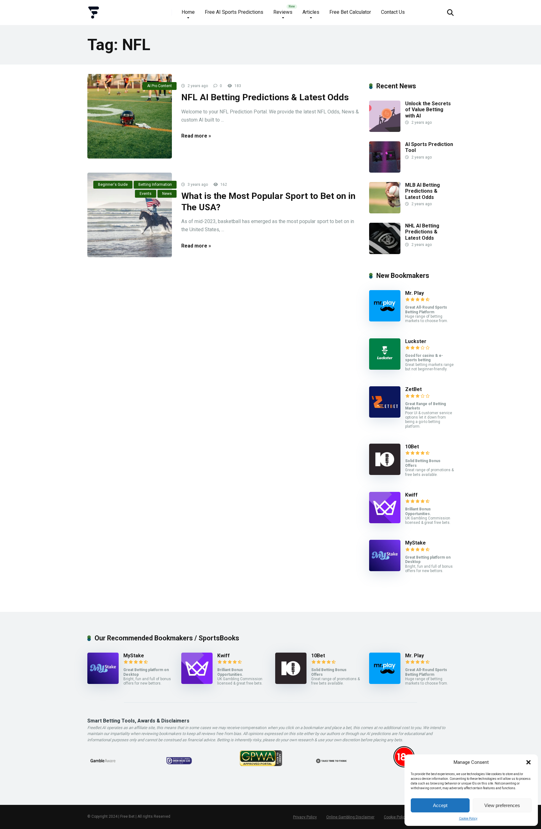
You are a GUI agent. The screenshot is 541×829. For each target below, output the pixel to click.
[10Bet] (384, 473)
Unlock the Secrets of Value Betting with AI (428, 109)
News (167, 193)
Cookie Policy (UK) (399, 817)
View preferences (502, 805)
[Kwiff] (384, 521)
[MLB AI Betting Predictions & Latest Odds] (384, 212)
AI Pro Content (159, 86)
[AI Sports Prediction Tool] (384, 171)
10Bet (412, 447)
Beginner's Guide (113, 184)
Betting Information (155, 184)
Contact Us (393, 12)
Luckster (415, 341)
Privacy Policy (305, 817)
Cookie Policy (468, 818)
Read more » (196, 136)
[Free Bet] (93, 10)
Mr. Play (414, 293)
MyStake (415, 543)
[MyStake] (384, 569)
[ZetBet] (384, 416)
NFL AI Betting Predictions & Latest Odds (265, 97)
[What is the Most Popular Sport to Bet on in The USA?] (129, 215)
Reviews (282, 12)
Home (188, 12)
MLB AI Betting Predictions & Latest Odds (422, 191)
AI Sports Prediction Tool (429, 147)
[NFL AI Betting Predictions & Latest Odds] (129, 116)
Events (146, 193)
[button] (528, 762)
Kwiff (411, 495)
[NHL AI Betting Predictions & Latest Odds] (384, 252)
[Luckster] (384, 368)
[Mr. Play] (384, 320)
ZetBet (413, 389)
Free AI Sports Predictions (234, 12)
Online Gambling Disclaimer (350, 817)
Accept (440, 805)
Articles (310, 12)
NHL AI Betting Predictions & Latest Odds (422, 232)
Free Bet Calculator (350, 12)
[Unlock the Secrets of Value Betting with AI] (384, 130)
